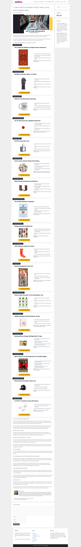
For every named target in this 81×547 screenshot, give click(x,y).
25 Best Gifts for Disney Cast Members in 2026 (20, 499)
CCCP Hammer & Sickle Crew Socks (24, 246)
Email (33, 541)
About (65, 1)
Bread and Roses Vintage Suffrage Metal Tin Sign (28, 336)
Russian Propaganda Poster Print (23, 266)
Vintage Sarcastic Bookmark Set (23, 226)
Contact (62, 1)
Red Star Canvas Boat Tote (21, 141)
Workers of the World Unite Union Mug (25, 99)
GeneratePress (46, 545)
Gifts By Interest (41, 1)
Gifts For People (57, 1)
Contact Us (34, 537)
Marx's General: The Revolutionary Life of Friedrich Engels (30, 356)
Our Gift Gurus (34, 534)
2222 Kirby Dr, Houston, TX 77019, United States (22, 539)
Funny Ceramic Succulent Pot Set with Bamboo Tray (28, 295)
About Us (33, 533)
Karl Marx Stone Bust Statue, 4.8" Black (25, 74)
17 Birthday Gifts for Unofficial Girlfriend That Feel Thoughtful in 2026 (23, 498)
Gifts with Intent (36, 1)
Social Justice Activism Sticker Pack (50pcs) (26, 161)
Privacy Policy (34, 540)
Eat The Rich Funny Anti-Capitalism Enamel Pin (27, 120)
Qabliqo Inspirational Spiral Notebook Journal (27, 316)
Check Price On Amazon (24, 92)
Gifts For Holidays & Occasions (50, 1)
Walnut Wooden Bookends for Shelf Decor (26, 181)
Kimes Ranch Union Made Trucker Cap (24, 381)
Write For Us (34, 538)
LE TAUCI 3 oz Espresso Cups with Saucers (26, 401)
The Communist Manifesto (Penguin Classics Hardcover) (30, 47)
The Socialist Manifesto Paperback (24, 201)
